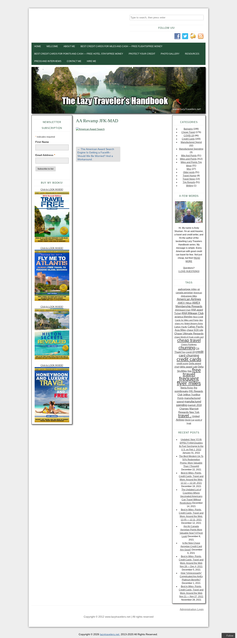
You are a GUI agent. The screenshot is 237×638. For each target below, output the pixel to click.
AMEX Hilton (185, 303)
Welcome (52, 46)
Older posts (189, 172)
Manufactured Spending (191, 149)
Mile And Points (189, 155)
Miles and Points (188, 159)
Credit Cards (188, 139)
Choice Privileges (189, 344)
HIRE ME (91, 61)
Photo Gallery (170, 53)
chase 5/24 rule (195, 330)
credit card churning (191, 353)
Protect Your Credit (142, 53)
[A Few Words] (188, 212)
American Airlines (189, 299)
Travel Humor (189, 175)
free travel (192, 372)
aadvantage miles (187, 289)
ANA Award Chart (183, 310)
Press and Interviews (47, 61)
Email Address (45, 155)
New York (194, 412)
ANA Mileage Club (192, 313)
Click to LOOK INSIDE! (52, 189)
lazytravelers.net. (110, 634)
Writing (189, 185)
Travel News (189, 179)
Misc (189, 169)
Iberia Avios (187, 387)
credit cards (189, 359)
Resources (192, 53)
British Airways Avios (193, 323)
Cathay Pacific (180, 327)
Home (37, 46)
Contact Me (74, 61)
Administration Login (192, 609)
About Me (69, 46)
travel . (184, 415)
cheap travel (189, 340)
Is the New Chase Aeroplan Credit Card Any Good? (191, 546)
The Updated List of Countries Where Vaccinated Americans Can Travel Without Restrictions (191, 496)
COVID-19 (189, 135)
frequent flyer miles (189, 381)
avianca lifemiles (184, 316)
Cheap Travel (188, 132)
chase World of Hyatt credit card (188, 337)
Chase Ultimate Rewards (188, 333)
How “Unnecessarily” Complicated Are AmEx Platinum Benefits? (191, 576)
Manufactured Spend (191, 142)
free (190, 371)
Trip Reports (189, 182)
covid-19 (190, 352)
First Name (42, 141)
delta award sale (188, 366)
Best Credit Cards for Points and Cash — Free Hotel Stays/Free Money (78, 53)
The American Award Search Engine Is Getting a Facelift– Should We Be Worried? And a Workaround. (95, 154)
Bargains (188, 129)
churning (186, 347)
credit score (182, 363)
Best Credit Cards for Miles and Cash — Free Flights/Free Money (121, 46)
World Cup (189, 420)
